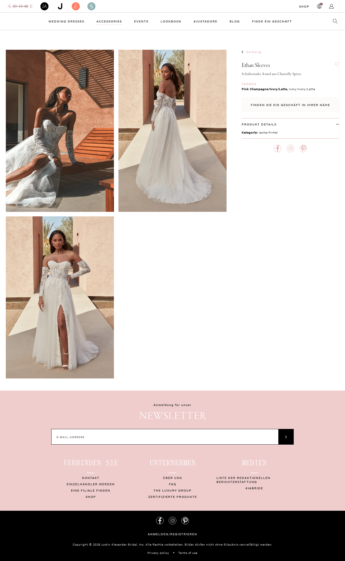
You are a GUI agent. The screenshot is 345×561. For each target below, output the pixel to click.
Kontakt (91, 478)
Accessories (109, 21)
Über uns (172, 478)
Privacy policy (158, 552)
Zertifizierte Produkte (172, 497)
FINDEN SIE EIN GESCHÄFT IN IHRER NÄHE (290, 105)
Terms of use (188, 552)
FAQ (172, 484)
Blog (235, 21)
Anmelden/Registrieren (172, 534)
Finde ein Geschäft (272, 21)
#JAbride (254, 488)
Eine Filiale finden (90, 490)
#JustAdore (205, 21)
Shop (304, 6)
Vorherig (254, 52)
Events (141, 21)
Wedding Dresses (66, 21)
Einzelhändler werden (91, 484)
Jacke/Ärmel (268, 132)
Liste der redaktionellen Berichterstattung (243, 480)
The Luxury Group (173, 490)
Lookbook (171, 21)
